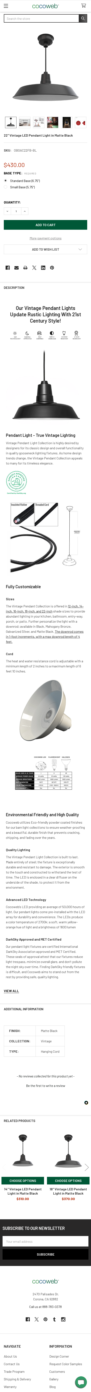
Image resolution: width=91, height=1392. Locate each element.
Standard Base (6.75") (25, 181)
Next (87, 1167)
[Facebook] (7, 268)
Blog (52, 1387)
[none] (45, 70)
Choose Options (23, 1181)
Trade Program (14, 1371)
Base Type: (20, 173)
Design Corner (59, 1356)
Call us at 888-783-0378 (45, 1307)
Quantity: (12, 202)
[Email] (16, 268)
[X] (34, 268)
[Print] (25, 268)
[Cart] (84, 6)
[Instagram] (63, 1319)
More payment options (46, 238)
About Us (10, 1356)
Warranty (10, 1387)
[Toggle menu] (6, 6)
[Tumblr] (54, 1319)
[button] (45, 249)
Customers (57, 1371)
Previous (4, 1167)
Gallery (53, 1379)
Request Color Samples (65, 1364)
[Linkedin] (43, 268)
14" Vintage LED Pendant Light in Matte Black (23, 1191)
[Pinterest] (52, 268)
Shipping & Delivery (17, 1379)
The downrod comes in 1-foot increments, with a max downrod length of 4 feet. (45, 636)
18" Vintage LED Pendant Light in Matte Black (68, 1191)
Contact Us (12, 1364)
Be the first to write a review (45, 1086)
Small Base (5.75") (22, 187)
